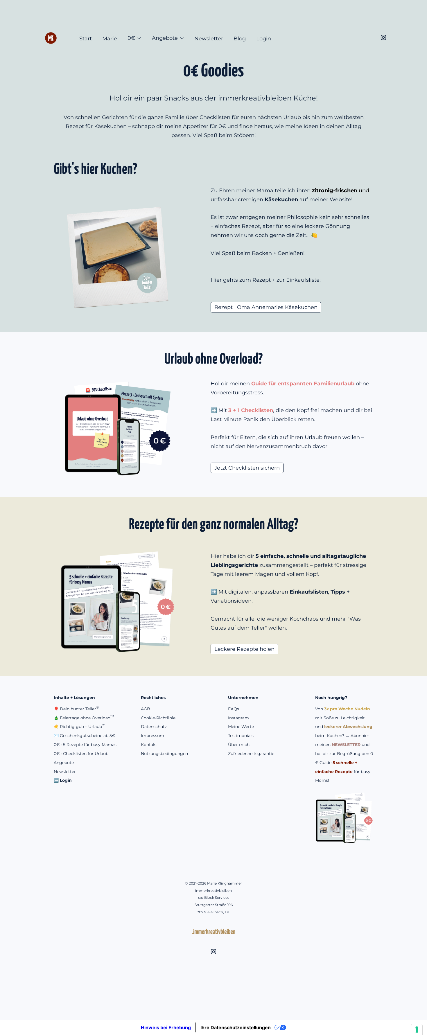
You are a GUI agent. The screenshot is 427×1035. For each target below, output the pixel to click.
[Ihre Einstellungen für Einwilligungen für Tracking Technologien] (416, 1029)
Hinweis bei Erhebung (166, 1027)
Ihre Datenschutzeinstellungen (235, 1027)
